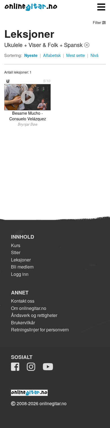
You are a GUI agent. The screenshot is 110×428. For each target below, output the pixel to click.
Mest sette (75, 55)
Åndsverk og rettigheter (34, 315)
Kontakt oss (22, 301)
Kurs (15, 245)
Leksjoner (21, 259)
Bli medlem (22, 266)
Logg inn (19, 274)
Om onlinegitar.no (28, 308)
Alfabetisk (52, 55)
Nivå (94, 55)
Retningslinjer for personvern (40, 329)
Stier (15, 252)
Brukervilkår (23, 322)
